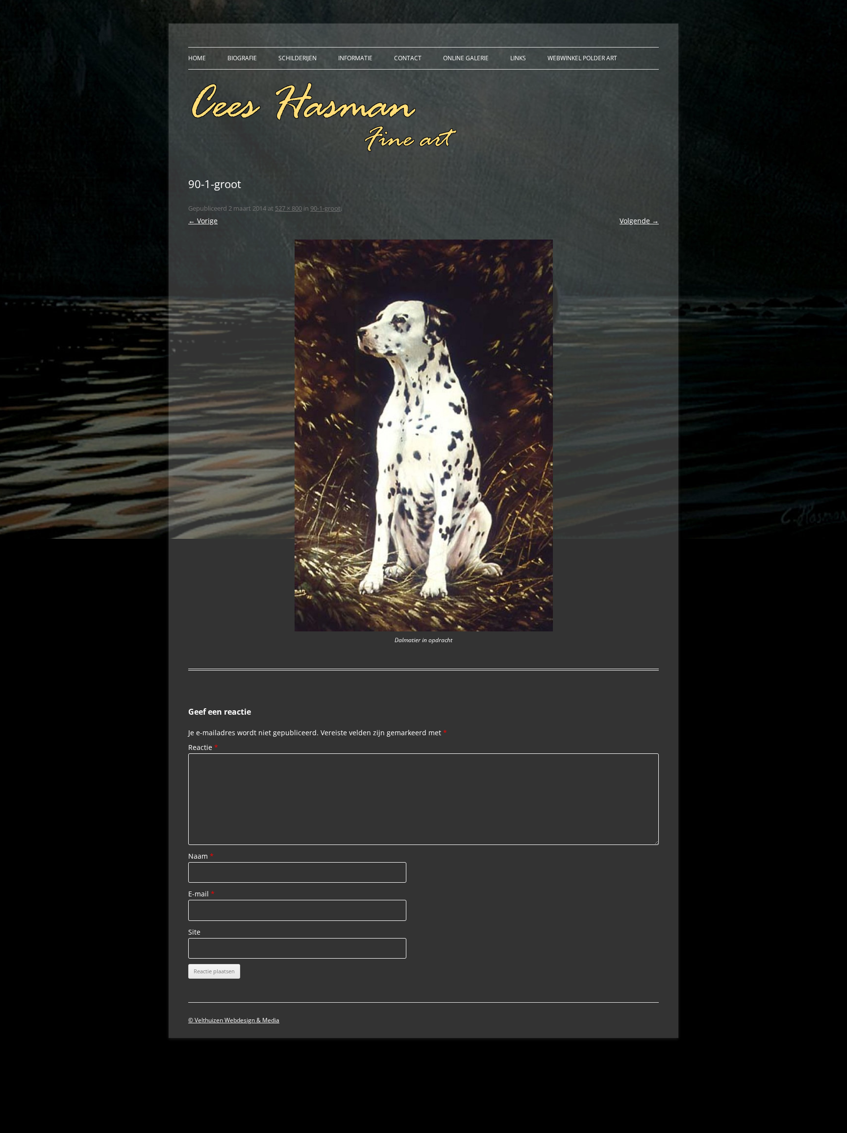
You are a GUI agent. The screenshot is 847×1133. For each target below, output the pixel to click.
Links (518, 58)
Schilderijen (297, 58)
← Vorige (203, 220)
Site (194, 932)
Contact (408, 58)
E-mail (201, 893)
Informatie (355, 58)
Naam (201, 856)
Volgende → (639, 220)
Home (197, 58)
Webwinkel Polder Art (582, 58)
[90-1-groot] (423, 435)
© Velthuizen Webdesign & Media (233, 1020)
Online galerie (466, 58)
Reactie (203, 747)
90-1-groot (325, 208)
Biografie (242, 58)
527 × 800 (288, 208)
